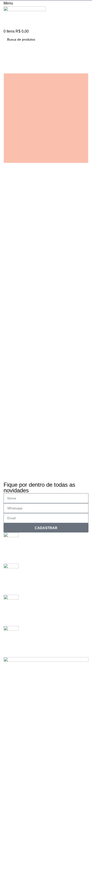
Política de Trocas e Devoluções (27, 810)
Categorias (14, 730)
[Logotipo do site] (25, 17)
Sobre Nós (11, 794)
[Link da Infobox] (46, 548)
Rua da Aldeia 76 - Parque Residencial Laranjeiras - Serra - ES (44, 861)
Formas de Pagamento (21, 843)
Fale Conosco (14, 834)
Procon (9, 851)
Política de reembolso (20, 818)
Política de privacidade (20, 826)
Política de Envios (17, 802)
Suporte (11, 786)
